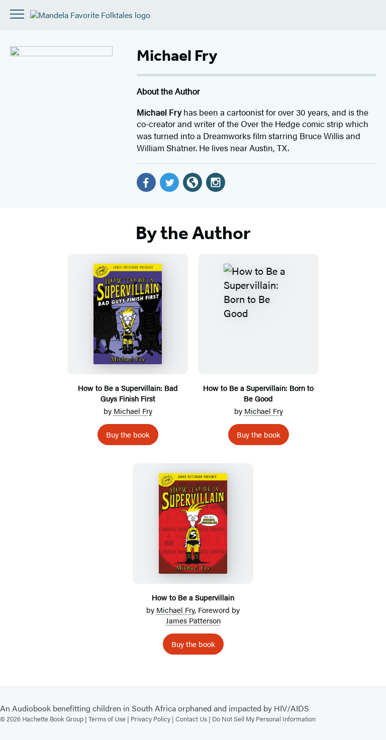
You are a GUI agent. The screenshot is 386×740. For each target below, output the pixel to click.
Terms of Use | (109, 718)
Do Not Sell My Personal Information (264, 718)
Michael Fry (133, 410)
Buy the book (128, 434)
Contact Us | (193, 718)
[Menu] (17, 14)
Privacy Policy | (153, 718)
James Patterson (193, 620)
